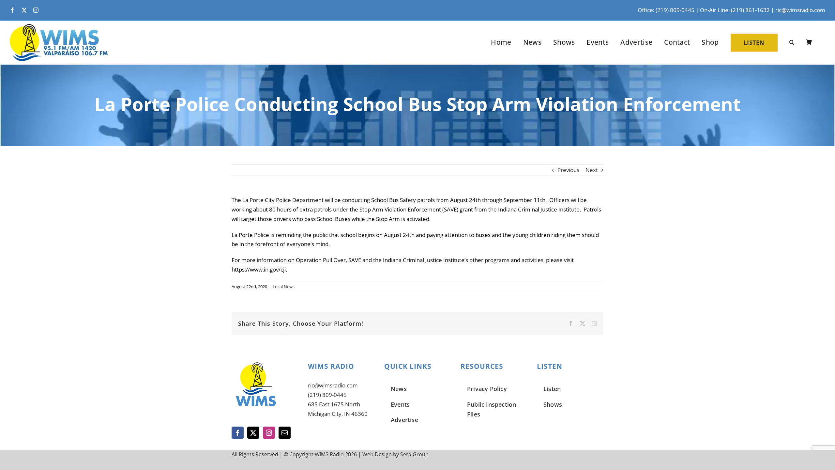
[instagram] (35, 10)
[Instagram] (269, 433)
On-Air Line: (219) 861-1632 (735, 10)
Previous (568, 170)
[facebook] (12, 10)
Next (591, 170)
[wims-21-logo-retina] (59, 27)
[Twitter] (253, 433)
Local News (284, 287)
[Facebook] (238, 433)
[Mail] (285, 433)
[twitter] (24, 10)
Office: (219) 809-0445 (666, 10)
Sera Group (414, 454)
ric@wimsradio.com (800, 10)
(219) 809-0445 (327, 395)
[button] (791, 42)
